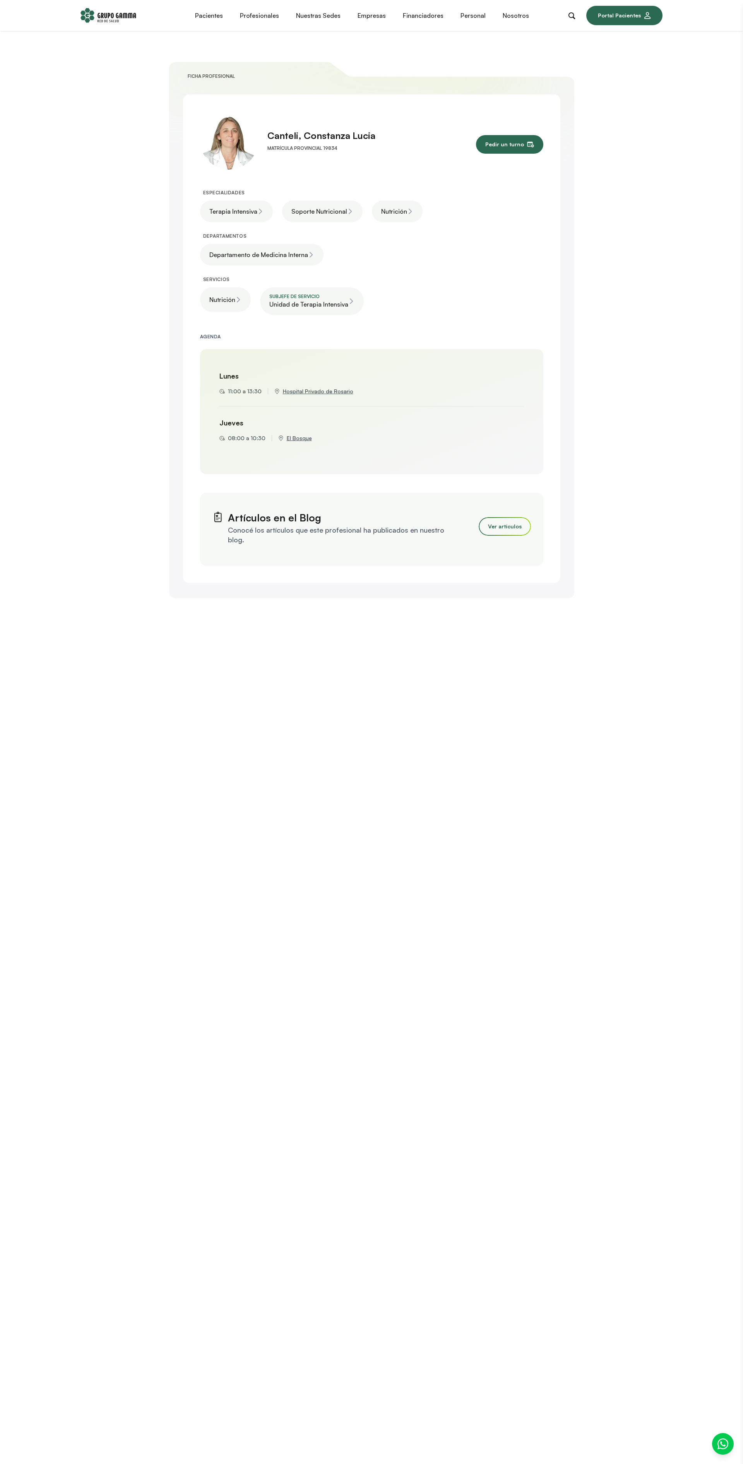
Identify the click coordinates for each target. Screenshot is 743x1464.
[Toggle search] (573, 14)
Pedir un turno (504, 144)
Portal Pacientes (619, 15)
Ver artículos (505, 526)
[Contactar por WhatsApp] (723, 1444)
